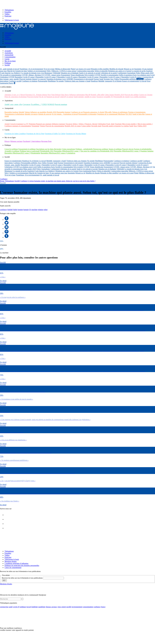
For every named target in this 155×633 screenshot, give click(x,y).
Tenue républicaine (77, 75)
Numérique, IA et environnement (31, 69)
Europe (96, 79)
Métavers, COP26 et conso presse (64, 71)
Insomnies (137, 69)
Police (138, 73)
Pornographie (43, 81)
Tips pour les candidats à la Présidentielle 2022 (97, 151)
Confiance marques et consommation (18, 126)
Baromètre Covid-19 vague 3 (89, 77)
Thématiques (9, 10)
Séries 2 (82, 124)
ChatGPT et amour (66, 97)
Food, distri (110, 124)
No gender (60, 81)
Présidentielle (35, 153)
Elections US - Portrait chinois (36, 95)
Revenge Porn (46, 141)
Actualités (107, 97)
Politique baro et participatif (30, 151)
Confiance (140, 79)
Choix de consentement (13, 567)
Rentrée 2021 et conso (73, 126)
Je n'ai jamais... (57, 114)
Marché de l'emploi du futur (17, 71)
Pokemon (32, 124)
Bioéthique (52, 81)
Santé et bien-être (138, 114)
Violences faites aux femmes (74, 81)
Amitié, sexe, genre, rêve (13, 104)
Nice (49, 95)
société (68, 607)
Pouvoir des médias (132, 95)
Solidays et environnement (36, 71)
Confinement (122, 73)
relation (40, 210)
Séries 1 (75, 124)
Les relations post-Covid (146, 75)
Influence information (77, 95)
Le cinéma (125, 126)
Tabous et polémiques (120, 112)
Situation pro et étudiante (70, 73)
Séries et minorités (101, 71)
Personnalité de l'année (121, 97)
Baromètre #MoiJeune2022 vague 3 (17, 153)
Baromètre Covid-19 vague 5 (46, 77)
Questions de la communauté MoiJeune (111, 114)
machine (34, 210)
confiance (3, 210)
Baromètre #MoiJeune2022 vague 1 (67, 151)
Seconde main (96, 126)
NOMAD (50, 104)
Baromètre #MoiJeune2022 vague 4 (53, 153)
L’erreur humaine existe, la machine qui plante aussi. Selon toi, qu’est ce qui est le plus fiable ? (61, 181)
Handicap (94, 81)
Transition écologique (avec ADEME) (60, 79)
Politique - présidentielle (84, 149)
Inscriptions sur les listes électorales (48, 149)
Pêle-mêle (108, 112)
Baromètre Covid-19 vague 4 (67, 77)
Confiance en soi (77, 112)
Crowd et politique (11, 149)
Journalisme (131, 73)
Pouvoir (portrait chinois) (28, 79)
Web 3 (49, 71)
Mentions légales (11, 561)
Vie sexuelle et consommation (10, 75)
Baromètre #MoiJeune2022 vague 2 (127, 151)
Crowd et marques (16, 124)
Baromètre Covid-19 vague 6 (25, 77)
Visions (42, 126)
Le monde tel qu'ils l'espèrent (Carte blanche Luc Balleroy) (34, 171)
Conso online (86, 126)
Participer (8, 16)
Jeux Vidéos (114, 79)
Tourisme (118, 124)
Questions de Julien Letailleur (15, 134)
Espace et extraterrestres (130, 81)
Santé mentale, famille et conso (85, 97)
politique (23, 607)
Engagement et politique (27, 149)
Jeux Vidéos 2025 (140, 126)
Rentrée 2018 (52, 112)
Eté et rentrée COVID (92, 75)
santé (10, 607)
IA (30, 210)
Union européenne (68, 149)
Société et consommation (110, 75)
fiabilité (10, 210)
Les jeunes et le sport (83, 69)
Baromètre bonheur (11, 112)
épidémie (34, 607)
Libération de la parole (109, 73)
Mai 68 (87, 95)
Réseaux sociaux (16, 141)
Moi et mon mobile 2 (145, 124)
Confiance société (15, 81)
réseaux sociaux (51, 607)
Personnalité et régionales (87, 114)
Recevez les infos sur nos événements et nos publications (22, 578)
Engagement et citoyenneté (83, 79)
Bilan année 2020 (147, 73)
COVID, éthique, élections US (33, 75)
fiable (15, 210)
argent (63, 607)
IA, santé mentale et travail (9, 69)
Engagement (65, 75)
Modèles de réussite (116, 69)
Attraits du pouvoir (45, 114)
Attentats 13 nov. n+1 (12, 95)
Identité (21, 112)
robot (45, 210)
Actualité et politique (12, 151)
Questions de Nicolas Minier (76, 134)
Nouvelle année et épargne (111, 126)
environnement (77, 607)
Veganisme (35, 126)
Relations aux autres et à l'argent (119, 71)
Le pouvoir (42, 79)
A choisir (101, 112)
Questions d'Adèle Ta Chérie (55, 134)
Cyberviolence (35, 141)
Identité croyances (31, 114)
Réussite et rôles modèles (100, 69)
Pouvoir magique (61, 104)
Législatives (71, 153)
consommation (88, 607)
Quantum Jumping (146, 151)
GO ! (4, 580)
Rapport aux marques (44, 124)
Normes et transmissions (136, 112)
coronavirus (4, 607)
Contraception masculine (85, 71)
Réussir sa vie (129, 69)
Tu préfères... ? (36, 104)
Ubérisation (102, 124)
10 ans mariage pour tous (58, 173)
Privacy (7, 141)
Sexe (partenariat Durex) (88, 171)
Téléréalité (56, 73)
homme (20, 210)
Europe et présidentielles (142, 149)
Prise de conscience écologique (16, 97)
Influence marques (58, 124)
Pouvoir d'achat (32, 97)
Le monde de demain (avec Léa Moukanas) (36, 73)
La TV (26, 124)
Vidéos (7, 14)
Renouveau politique (100, 149)
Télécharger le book (12, 20)
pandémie (41, 607)
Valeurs (27, 112)
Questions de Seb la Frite (35, 134)
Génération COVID (7, 77)
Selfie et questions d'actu (128, 75)
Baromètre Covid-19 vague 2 (110, 77)
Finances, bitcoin (91, 124)
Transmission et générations (14, 114)
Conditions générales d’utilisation (16, 563)
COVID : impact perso (52, 75)
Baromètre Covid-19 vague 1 (131, 77)
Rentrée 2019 (119, 95)
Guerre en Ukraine (145, 95)
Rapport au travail (52, 97)
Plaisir (73, 69)
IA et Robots (117, 81)
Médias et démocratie (62, 69)
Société (17, 181)
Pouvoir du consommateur (55, 126)
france (103, 607)
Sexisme (107, 79)
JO (112, 97)
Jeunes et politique (115, 149)
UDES (44, 104)
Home (2, 181)
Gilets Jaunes (109, 95)
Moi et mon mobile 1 (129, 124)
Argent (7, 124)
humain (26, 210)
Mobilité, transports (105, 81)
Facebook (26, 141)
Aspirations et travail (70, 114)
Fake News (65, 95)
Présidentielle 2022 (47, 151)
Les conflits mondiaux (138, 97)
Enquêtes (8, 12)
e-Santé (87, 81)
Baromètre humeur (63, 112)
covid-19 (16, 607)
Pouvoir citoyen (128, 149)
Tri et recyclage (49, 69)
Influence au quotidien (38, 112)
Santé (101, 79)
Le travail (143, 81)
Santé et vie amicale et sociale (89, 73)
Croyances (26, 104)
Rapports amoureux (90, 112)
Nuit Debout (55, 95)
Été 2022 (128, 114)
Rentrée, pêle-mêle (97, 95)
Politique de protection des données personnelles (22, 565)
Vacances (99, 97)
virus (59, 607)
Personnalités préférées (127, 79)
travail (28, 607)
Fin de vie (42, 97)
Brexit (22, 95)
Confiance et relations (29, 81)
